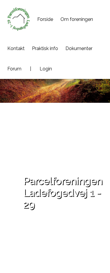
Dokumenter (78, 48)
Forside (45, 19)
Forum (14, 69)
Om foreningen (76, 19)
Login (46, 69)
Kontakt (16, 48)
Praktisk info (45, 48)
